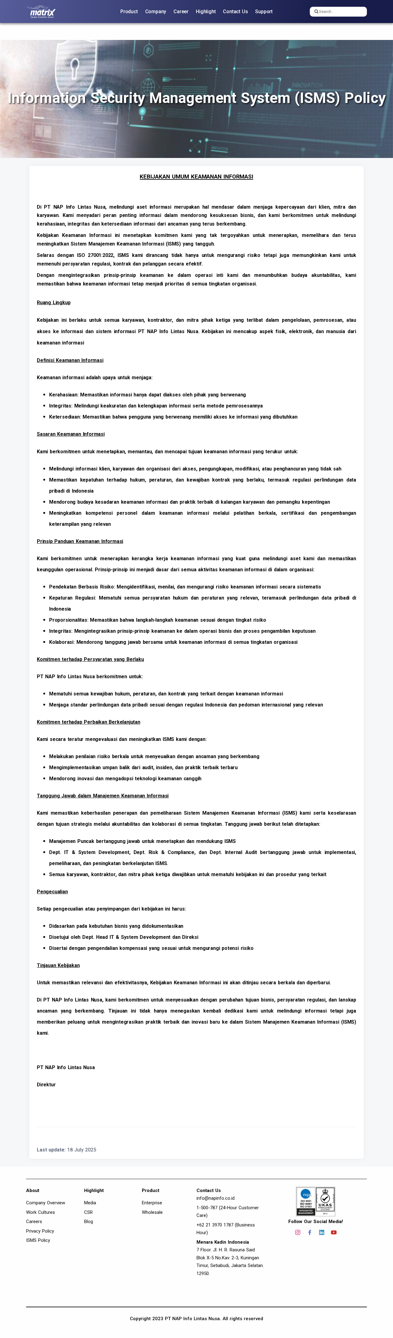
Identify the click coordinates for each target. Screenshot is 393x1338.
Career (181, 11)
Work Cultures (40, 1212)
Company (155, 11)
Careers (34, 1221)
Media (90, 1203)
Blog (88, 1221)
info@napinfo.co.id (215, 1198)
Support (264, 11)
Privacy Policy (40, 1231)
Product (129, 11)
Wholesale (152, 1212)
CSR (88, 1212)
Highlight (206, 11)
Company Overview (45, 1203)
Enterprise (152, 1203)
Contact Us (235, 11)
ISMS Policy (38, 1240)
